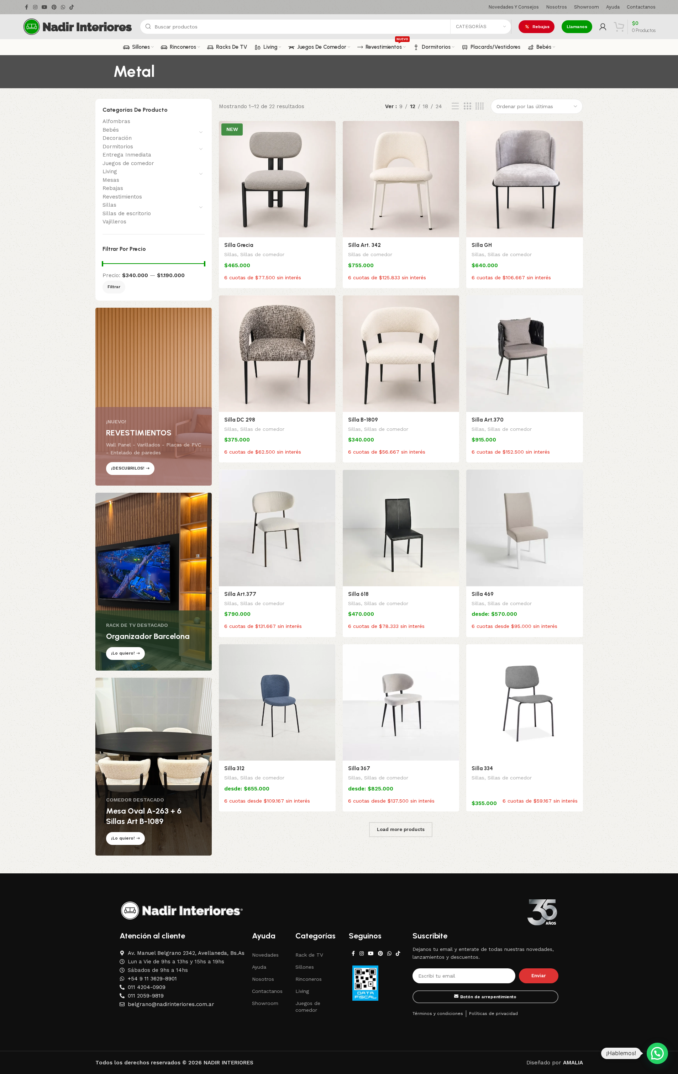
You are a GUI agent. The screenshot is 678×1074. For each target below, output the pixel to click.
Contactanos (267, 991)
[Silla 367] (401, 702)
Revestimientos (122, 197)
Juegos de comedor (128, 163)
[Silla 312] (277, 702)
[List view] (455, 106)
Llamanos (577, 26)
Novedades (265, 955)
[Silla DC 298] (277, 353)
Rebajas (541, 26)
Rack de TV (309, 955)
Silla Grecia (238, 245)
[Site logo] (77, 26)
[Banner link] (153, 397)
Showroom (265, 1003)
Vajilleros (114, 221)
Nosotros (263, 979)
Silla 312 (234, 768)
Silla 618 (358, 594)
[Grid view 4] (479, 106)
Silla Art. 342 (364, 245)
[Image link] (182, 910)
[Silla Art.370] (524, 353)
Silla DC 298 (239, 420)
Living (110, 171)
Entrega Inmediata (127, 155)
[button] (657, 1053)
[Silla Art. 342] (401, 179)
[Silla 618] (401, 528)
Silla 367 (359, 768)
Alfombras (116, 121)
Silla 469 (483, 594)
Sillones (304, 967)
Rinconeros (308, 979)
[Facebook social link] (26, 7)
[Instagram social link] (35, 7)
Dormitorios (118, 146)
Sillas (109, 205)
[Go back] (104, 71)
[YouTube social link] (44, 7)
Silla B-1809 (363, 420)
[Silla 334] (524, 702)
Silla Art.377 (240, 594)
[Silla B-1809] (401, 353)
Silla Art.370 (488, 420)
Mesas (111, 180)
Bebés (111, 130)
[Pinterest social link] (54, 7)
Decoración (117, 138)
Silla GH (482, 245)
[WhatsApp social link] (63, 7)
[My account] (603, 27)
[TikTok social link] (71, 7)
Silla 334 (482, 768)
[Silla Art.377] (277, 528)
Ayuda (259, 967)
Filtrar (113, 286)
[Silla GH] (524, 179)
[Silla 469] (524, 528)
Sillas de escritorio (127, 213)
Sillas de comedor (262, 254)
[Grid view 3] (467, 106)
